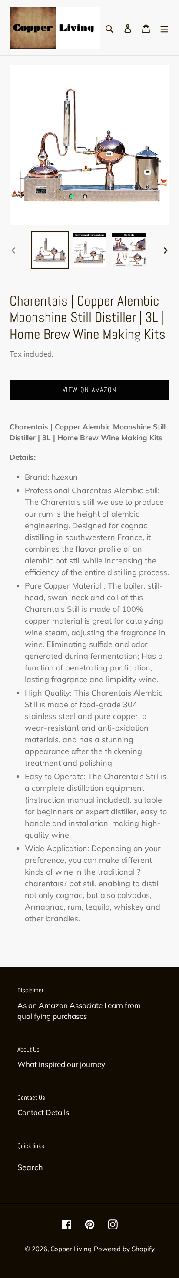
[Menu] (164, 27)
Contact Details (43, 1112)
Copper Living (71, 1249)
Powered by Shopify (124, 1249)
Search (30, 1167)
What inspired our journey (61, 1064)
